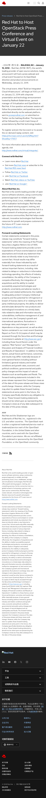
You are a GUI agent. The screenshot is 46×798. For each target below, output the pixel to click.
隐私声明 (5, 787)
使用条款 (27, 787)
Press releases (7, 16)
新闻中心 (27, 718)
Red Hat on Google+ (18, 184)
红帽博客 (27, 768)
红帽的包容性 (6, 771)
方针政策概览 (6, 790)
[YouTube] (9, 663)
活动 (3, 765)
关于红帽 (5, 763)
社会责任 (27, 727)
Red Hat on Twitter (19, 172)
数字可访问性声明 (30, 790)
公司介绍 (5, 718)
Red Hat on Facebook (18, 176)
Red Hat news (20, 165)
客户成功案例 (7, 727)
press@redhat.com (17, 115)
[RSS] (10, 453)
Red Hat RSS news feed (15, 168)
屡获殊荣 (33, 711)
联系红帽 (5, 768)
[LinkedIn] (3, 663)
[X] (21, 663)
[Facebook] (15, 663)
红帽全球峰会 (6, 774)
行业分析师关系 (8, 732)
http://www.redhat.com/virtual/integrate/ (20, 150)
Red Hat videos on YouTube (23, 180)
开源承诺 (27, 723)
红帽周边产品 (29, 771)
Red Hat (24, 161)
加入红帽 (27, 732)
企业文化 (5, 723)
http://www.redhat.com (12, 227)
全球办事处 (28, 765)
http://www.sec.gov (32, 339)
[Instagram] (27, 663)
